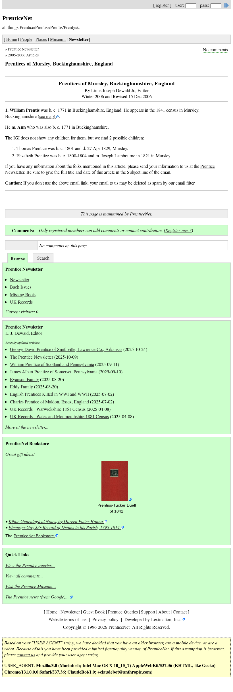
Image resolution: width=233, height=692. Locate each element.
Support (148, 612)
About (164, 612)
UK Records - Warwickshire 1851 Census (48, 409)
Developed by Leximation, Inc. (152, 619)
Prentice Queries (123, 612)
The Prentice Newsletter (31, 357)
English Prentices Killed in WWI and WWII (49, 394)
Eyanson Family (24, 379)
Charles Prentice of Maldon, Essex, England (49, 402)
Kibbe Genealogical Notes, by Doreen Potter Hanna (56, 521)
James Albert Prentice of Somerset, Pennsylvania (53, 371)
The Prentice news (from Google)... (37, 597)
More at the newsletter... (27, 427)
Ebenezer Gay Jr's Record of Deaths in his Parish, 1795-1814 (64, 527)
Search (43, 258)
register (162, 5)
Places (41, 39)
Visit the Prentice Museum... (30, 586)
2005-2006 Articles (23, 55)
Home (11, 39)
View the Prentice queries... (30, 565)
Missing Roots (23, 294)
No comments (215, 49)
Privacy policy (105, 619)
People (26, 39)
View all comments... (24, 576)
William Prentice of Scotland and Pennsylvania (52, 364)
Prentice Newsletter (23, 49)
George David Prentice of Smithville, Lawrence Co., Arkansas (66, 349)
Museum (58, 39)
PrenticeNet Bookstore (34, 536)
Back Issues (20, 287)
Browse (18, 258)
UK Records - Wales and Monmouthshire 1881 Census (59, 416)
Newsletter (19, 279)
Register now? (178, 230)
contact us (26, 654)
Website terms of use (67, 619)
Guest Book (94, 612)
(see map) (46, 116)
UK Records (21, 302)
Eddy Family (21, 387)
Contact (180, 612)
